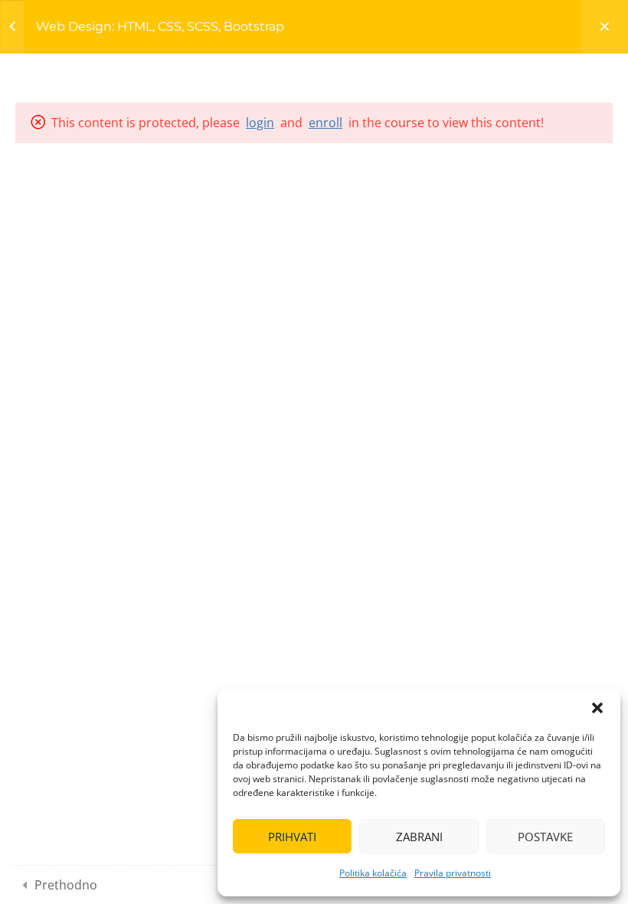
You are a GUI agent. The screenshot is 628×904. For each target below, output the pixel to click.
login (260, 122)
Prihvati (292, 836)
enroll (325, 122)
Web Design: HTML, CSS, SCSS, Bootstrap (160, 26)
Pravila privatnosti (452, 872)
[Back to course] (604, 27)
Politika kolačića (373, 872)
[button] (597, 708)
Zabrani (419, 836)
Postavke (545, 836)
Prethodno (65, 884)
